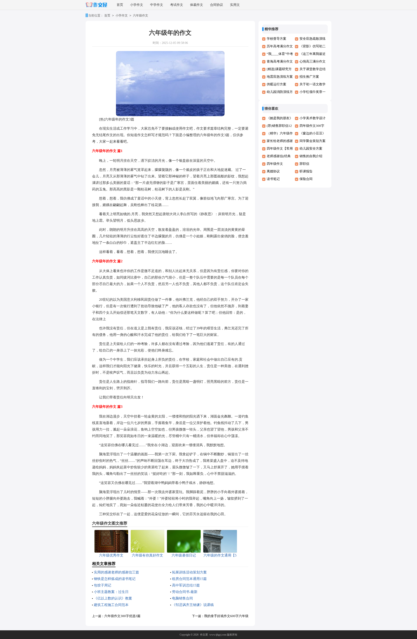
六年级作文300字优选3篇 (122, 616)
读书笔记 (273, 179)
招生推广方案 (309, 76)
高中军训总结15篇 (186, 585)
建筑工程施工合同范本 (111, 605)
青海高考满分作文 (280, 61)
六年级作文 (140, 15)
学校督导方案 (276, 38)
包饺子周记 (102, 585)
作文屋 (204, 634)
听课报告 (306, 171)
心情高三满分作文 (313, 61)
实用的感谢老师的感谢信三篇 (116, 572)
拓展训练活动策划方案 (189, 572)
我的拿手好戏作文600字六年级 (226, 616)
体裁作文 (196, 5)
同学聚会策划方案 (313, 141)
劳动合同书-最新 (184, 592)
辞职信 (304, 163)
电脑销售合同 (182, 598)
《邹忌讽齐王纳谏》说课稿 (193, 605)
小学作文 (136, 5)
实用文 (235, 5)
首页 (120, 5)
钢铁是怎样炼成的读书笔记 (115, 579)
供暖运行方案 (276, 84)
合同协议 (216, 5)
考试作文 (176, 5)
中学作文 (156, 5)
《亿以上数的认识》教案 (113, 598)
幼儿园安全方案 (311, 148)
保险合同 (306, 179)
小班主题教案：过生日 (111, 592)
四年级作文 (275, 163)
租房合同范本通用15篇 (189, 579)
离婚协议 (273, 171)
